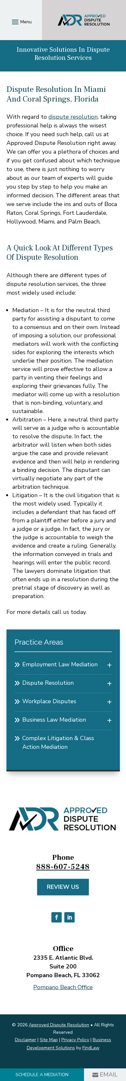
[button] (21, 21)
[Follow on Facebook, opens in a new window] (56, 917)
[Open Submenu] (109, 665)
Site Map (49, 1040)
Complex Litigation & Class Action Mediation (58, 742)
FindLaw (91, 1048)
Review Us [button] (63, 887)
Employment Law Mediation (60, 664)
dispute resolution (73, 117)
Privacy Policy (75, 1040)
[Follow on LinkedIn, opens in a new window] (69, 917)
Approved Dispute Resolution (59, 1025)
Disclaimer (25, 1040)
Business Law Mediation (54, 720)
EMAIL (109, 1074)
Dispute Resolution (48, 683)
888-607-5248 (63, 867)
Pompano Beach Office (63, 987)
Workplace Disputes (49, 701)
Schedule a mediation (42, 1075)
